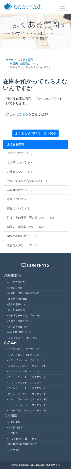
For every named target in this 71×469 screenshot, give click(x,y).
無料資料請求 (15, 427)
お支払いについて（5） (21, 153)
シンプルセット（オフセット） (24, 349)
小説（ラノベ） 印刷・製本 (22, 337)
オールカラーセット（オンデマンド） (28, 399)
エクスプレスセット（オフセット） (27, 360)
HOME (10, 59)
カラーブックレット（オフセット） (27, 405)
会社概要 (13, 433)
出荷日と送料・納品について (23, 293)
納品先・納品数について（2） (25, 226)
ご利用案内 (12, 275)
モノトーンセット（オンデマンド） (27, 377)
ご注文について (16, 282)
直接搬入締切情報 (17, 299)
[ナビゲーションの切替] (62, 7)
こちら (23, 114)
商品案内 (10, 342)
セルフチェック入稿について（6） (28, 180)
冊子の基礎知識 (16, 310)
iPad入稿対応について (20, 332)
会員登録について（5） (21, 190)
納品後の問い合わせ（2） (23, 236)
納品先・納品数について (24, 63)
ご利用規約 (14, 449)
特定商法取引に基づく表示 (22, 438)
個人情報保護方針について (22, 444)
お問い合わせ (15, 421)
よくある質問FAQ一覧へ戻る (35, 133)
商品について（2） (19, 208)
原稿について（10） (19, 199)
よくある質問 (25, 59)
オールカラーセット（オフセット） (27, 394)
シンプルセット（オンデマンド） (26, 354)
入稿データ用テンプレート (22, 321)
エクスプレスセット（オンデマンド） (28, 365)
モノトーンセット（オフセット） (26, 371)
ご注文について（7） (20, 171)
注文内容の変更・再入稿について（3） (31, 217)
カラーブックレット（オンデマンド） (28, 410)
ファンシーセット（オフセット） (26, 382)
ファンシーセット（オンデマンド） (27, 388)
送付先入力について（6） (23, 245)
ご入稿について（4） (20, 162)
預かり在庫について (19, 304)
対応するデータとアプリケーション (27, 315)
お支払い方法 (15, 287)
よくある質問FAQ (17, 326)
